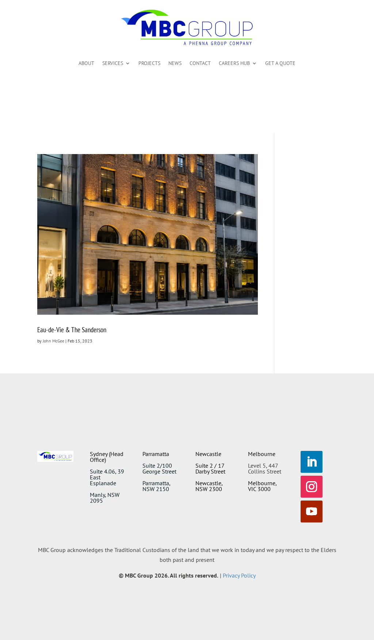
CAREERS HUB (234, 63)
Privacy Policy (239, 575)
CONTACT (200, 63)
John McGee (53, 341)
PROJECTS (149, 63)
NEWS (175, 63)
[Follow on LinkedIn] (312, 462)
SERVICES (112, 63)
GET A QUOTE (280, 63)
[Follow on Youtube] (312, 511)
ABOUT (86, 63)
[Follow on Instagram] (312, 487)
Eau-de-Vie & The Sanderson (71, 329)
